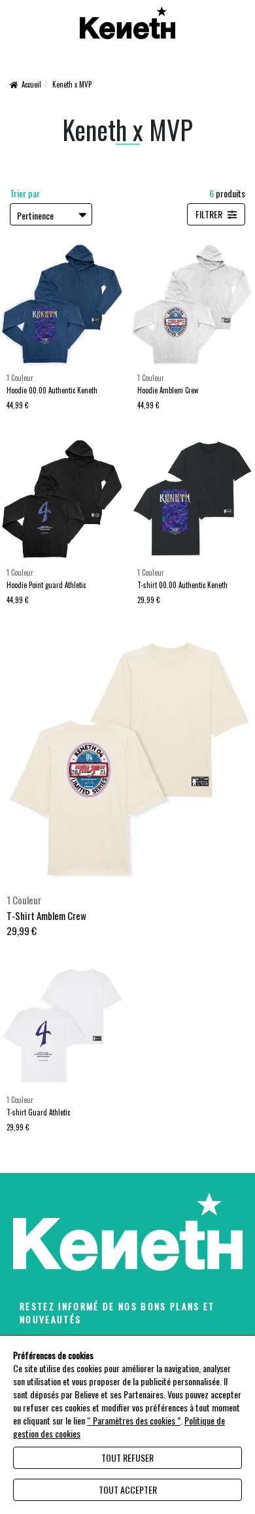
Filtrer (210, 214)
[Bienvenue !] (128, 23)
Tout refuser (127, 1457)
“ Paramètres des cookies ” (133, 1420)
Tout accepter (128, 1489)
